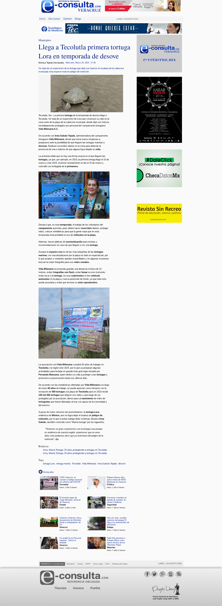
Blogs (78, 18)
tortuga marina (63, 463)
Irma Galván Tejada (107, 463)
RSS (107, 564)
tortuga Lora (49, 463)
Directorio (71, 564)
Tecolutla (76, 463)
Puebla (95, 588)
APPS (88, 564)
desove (121, 463)
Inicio (42, 18)
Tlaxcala (60, 588)
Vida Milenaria (89, 463)
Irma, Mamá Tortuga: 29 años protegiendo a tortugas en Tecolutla (75, 450)
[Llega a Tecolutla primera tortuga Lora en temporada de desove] (87, 111)
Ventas (80, 564)
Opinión (67, 18)
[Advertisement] (123, 162)
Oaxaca (78, 588)
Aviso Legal (98, 564)
